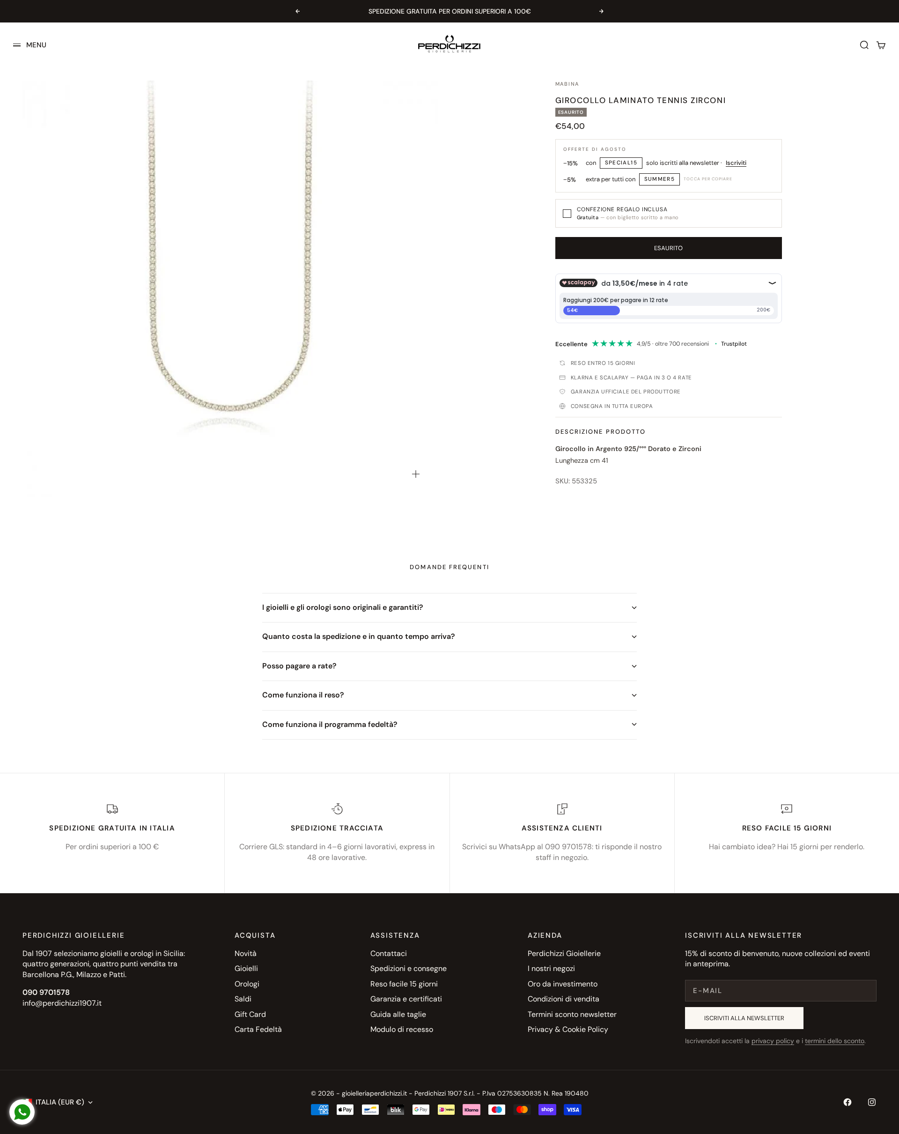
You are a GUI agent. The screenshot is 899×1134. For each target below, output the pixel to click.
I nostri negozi (551, 968)
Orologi (247, 984)
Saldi (243, 999)
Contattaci (388, 953)
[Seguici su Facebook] (847, 1102)
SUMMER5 (659, 179)
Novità (246, 953)
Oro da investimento (562, 984)
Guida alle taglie (398, 1014)
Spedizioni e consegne (408, 968)
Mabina (567, 84)
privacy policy (773, 1041)
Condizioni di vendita (563, 999)
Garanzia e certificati (406, 999)
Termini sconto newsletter (572, 1014)
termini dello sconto (834, 1041)
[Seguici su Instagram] (872, 1102)
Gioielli (246, 968)
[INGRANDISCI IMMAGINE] (415, 474)
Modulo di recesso (401, 1029)
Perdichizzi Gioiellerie (564, 953)
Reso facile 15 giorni (404, 984)
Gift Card (250, 1014)
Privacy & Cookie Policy (568, 1029)
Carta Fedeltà (258, 1029)
